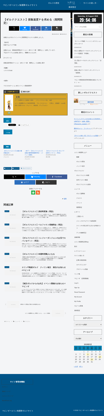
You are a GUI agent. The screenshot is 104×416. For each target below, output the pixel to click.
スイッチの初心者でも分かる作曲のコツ (88, 227)
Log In (76, 283)
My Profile (77, 301)
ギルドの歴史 (80, 161)
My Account (78, 297)
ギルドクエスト (27, 168)
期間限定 (79, 207)
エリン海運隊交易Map (81, 242)
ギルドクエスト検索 (82, 175)
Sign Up (76, 287)
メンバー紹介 (80, 166)
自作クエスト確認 (82, 180)
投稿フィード (6, 391)
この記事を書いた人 (12, 91)
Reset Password (79, 292)
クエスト (8, 168)
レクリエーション (80, 251)
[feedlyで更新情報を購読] (33, 192)
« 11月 (76, 366)
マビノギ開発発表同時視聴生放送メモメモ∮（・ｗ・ (87, 81)
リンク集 (77, 274)
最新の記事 (26, 91)
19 (100, 357)
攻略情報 (77, 237)
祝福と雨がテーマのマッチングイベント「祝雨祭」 (87, 71)
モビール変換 (78, 306)
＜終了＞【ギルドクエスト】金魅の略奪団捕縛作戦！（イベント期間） (34, 153)
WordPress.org (7, 400)
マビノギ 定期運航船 (81, 278)
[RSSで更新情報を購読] (38, 192)
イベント (79, 203)
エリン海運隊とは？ (80, 152)
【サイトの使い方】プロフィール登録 (86, 135)
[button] (57, 28)
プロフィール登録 (82, 269)
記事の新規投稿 (81, 260)
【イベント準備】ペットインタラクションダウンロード (87, 42)
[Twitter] (9, 112)
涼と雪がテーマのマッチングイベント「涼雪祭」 (87, 62)
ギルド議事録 (80, 193)
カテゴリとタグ (81, 264)
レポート (77, 212)
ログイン (5, 387)
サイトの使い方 (79, 255)
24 (92, 359)
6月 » (81, 366)
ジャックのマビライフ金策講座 (86, 221)
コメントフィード (7, 396)
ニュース (16, 168)
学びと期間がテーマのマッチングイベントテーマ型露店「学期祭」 (87, 52)
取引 (75, 246)
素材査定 (77, 310)
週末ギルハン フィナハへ (82, 128)
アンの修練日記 (81, 233)
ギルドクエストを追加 (83, 184)
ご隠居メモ (79, 216)
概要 (77, 157)
